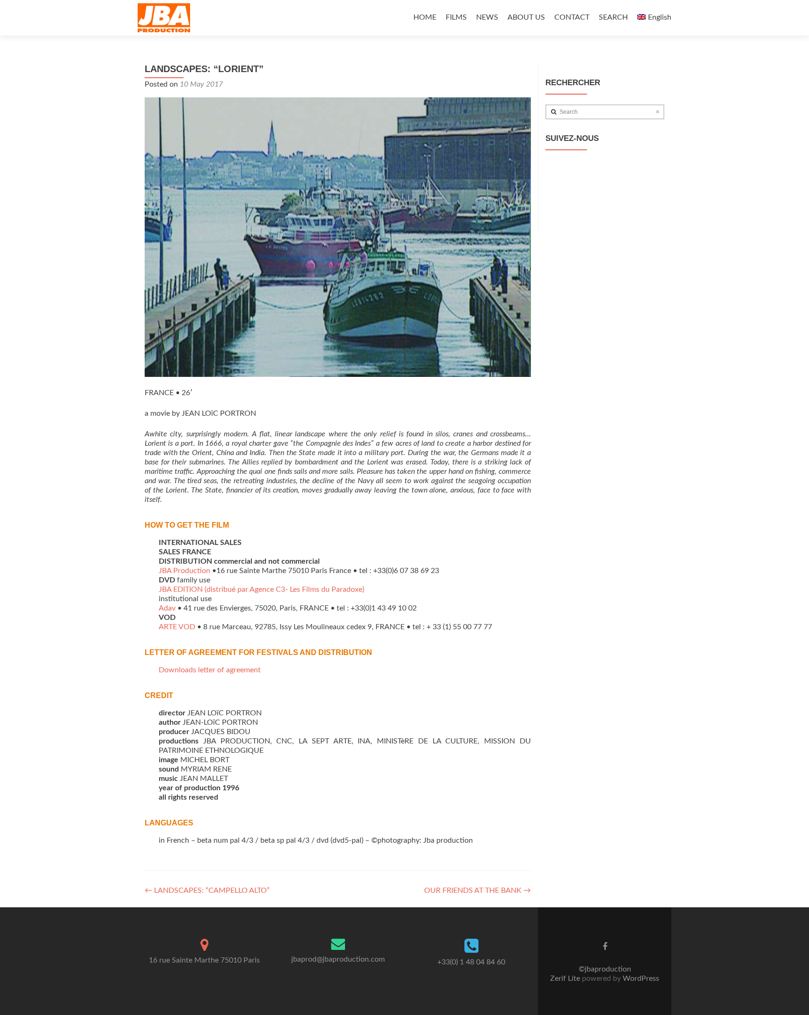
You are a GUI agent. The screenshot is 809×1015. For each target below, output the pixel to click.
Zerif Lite (566, 978)
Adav (167, 608)
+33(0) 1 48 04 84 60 (471, 962)
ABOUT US (526, 17)
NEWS (487, 17)
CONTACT (571, 17)
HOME (424, 17)
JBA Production (184, 570)
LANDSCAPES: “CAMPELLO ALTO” (207, 890)
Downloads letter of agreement (210, 670)
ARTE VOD (177, 627)
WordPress (640, 978)
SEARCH (613, 17)
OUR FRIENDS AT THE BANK (477, 890)
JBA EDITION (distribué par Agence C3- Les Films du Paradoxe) (261, 589)
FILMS (456, 17)
